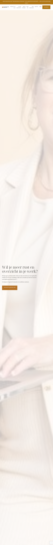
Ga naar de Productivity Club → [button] (10, 288)
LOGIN (40, 6)
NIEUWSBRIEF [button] (46, 7)
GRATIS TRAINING (23, 7)
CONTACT (36, 6)
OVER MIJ (27, 7)
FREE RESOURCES (31, 7)
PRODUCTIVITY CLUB (12, 7)
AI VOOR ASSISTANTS (18, 7)
